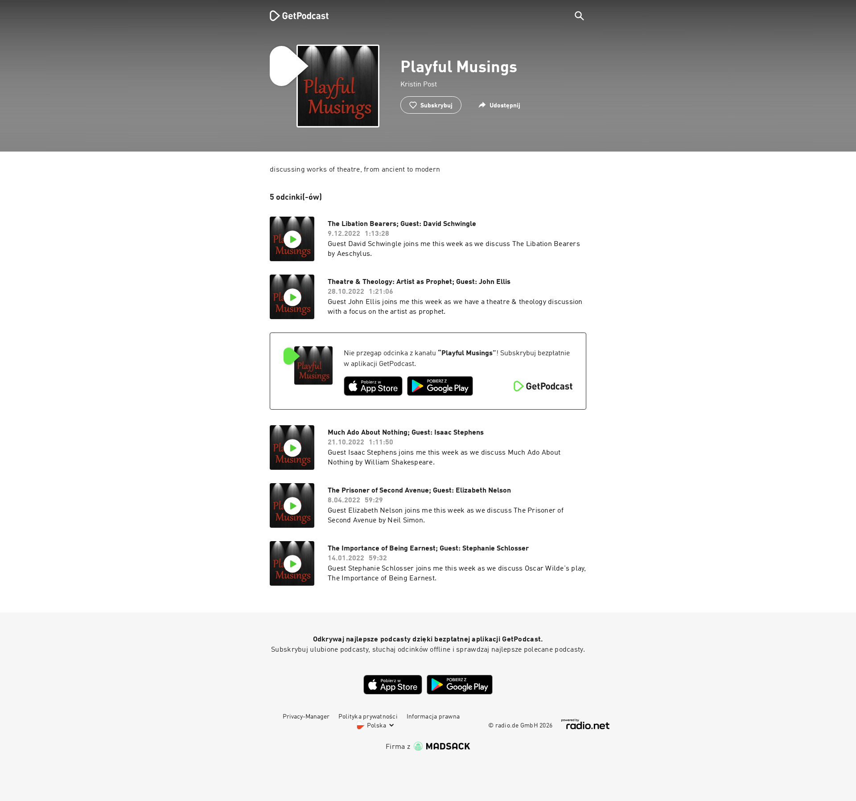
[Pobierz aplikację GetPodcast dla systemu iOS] (373, 386)
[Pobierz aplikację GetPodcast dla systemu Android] (440, 386)
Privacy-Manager (306, 717)
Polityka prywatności (368, 717)
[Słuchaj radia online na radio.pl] (585, 724)
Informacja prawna (433, 717)
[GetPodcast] (293, 15)
